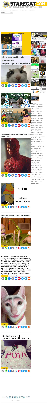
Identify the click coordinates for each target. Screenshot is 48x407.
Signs (41, 169)
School (32, 167)
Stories (36, 174)
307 (10, 396)
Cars (41, 111)
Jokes (36, 143)
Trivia (43, 177)
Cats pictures (33, 115)
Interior (42, 141)
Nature (32, 155)
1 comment (4, 204)
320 (17, 397)
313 (24, 396)
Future (37, 132)
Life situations (34, 146)
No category (41, 155)
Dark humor (33, 122)
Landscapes (33, 144)
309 (15, 396)
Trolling (32, 179)
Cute (41, 120)
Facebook (33, 127)
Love (40, 148)
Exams (40, 125)
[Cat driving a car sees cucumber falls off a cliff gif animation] (42, 82)
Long (32, 148)
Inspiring (33, 141)
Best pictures (23, 10)
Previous (4, 396)
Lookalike (36, 148)
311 (19, 396)
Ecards (32, 125)
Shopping (37, 169)
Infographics (39, 139)
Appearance (40, 106)
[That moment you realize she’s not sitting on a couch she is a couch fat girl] (35, 59)
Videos (42, 179)
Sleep (35, 170)
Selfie (40, 167)
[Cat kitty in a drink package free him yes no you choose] (35, 44)
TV (35, 179)
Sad (40, 165)
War (32, 181)
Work (37, 183)
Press (32, 160)
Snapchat (39, 170)
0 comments (4, 172)
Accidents (33, 104)
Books (37, 111)
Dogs (32, 123)
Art (40, 108)
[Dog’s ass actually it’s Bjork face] (42, 59)
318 (12, 397)
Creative (37, 120)
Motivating (37, 151)
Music (41, 153)
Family (32, 129)
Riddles (32, 165)
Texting (42, 176)
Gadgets (41, 132)
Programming (37, 160)
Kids (40, 143)
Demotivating (39, 122)
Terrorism (38, 176)
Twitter (39, 179)
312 (22, 396)
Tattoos (39, 174)
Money (32, 151)
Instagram (38, 141)
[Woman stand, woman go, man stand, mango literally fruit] (35, 89)
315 (29, 396)
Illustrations (33, 139)
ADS (37, 104)
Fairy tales (41, 127)
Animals (40, 104)
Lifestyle (39, 146)
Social (32, 172)
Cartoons (33, 113)
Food (36, 129)
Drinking (36, 123)
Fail (37, 127)
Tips (32, 177)
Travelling (39, 177)
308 (12, 396)
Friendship (33, 130)
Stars (32, 174)
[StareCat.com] (24, 4)
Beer (40, 109)
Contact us (31, 10)
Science (36, 167)
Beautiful (36, 109)
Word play (33, 183)
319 (15, 397)
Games (40, 134)
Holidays (40, 137)
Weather (35, 181)
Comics (42, 116)
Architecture (37, 108)
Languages (39, 144)
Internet (32, 143)
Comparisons (34, 118)
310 (17, 396)
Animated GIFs (34, 106)
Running (37, 165)
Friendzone (39, 130)
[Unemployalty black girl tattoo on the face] (42, 52)
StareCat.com (4, 10)
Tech (43, 174)
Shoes (32, 169)
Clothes (38, 116)
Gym (39, 136)
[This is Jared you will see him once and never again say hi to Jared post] (35, 82)
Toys (35, 177)
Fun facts (33, 132)
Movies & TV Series (35, 153)
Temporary (33, 176)
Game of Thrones (34, 134)
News (36, 155)
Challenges (40, 115)
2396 (24, 397)
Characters (33, 116)
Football (39, 129)
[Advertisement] (24, 22)
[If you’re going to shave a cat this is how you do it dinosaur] (35, 97)
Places (32, 158)
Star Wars (40, 172)
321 (19, 397)
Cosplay (33, 120)
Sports (36, 172)
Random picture (13, 10)
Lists (43, 146)
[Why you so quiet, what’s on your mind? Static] (42, 89)
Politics (40, 158)
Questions (33, 162)
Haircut (43, 136)
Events (36, 125)
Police (36, 158)
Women (39, 181)
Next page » (16, 401)
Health (32, 137)
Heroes (36, 137)
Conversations (40, 118)
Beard (32, 109)
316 (7, 397)
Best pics (33, 111)
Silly (32, 170)
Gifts (32, 136)
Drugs (40, 123)
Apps (32, 108)
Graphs (35, 136)
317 (10, 397)
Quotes (37, 162)
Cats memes (38, 113)
